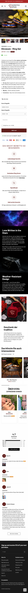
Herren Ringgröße (5, 103)
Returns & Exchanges (20, 560)
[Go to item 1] (3, 41)
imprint (3, 573)
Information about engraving (5, 565)
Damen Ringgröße (5, 110)
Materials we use (5, 562)
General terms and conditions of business (6, 570)
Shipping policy (18, 565)
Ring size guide (4, 560)
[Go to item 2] (8, 41)
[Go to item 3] (13, 41)
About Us (3, 575)
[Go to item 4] (17, 41)
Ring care (17, 567)
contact (17, 572)
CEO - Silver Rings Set (12, 379)
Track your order (19, 562)
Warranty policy (18, 570)
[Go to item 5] (22, 41)
